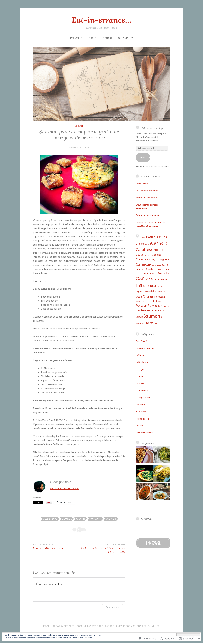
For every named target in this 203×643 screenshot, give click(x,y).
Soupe (163, 317)
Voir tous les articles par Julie (64, 488)
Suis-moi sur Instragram (153, 543)
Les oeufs (140, 404)
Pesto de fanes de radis (147, 190)
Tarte (148, 322)
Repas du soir (142, 418)
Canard (148, 244)
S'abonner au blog (152, 128)
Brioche (140, 243)
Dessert (164, 265)
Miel (154, 291)
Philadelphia (148, 301)
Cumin (140, 264)
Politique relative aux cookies (79, 637)
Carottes (143, 249)
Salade (139, 316)
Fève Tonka (163, 273)
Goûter (143, 278)
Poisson (141, 305)
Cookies (156, 254)
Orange (148, 296)
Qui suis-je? (125, 38)
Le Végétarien (143, 397)
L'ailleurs (140, 355)
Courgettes (163, 259)
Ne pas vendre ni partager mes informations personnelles (122, 626)
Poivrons (153, 305)
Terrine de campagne (146, 197)
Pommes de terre (150, 310)
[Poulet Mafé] (161, 492)
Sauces (139, 425)
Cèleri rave (50, 519)
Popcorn (95, 519)
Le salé (91, 38)
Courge (67, 519)
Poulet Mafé (142, 183)
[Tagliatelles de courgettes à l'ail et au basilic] (161, 455)
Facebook (146, 518)
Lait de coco (146, 285)
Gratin (80, 519)
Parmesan (159, 296)
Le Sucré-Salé (142, 390)
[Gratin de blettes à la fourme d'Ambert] (144, 474)
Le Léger (140, 369)
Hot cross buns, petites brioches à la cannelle (103, 548)
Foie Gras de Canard (161, 269)
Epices (139, 268)
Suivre (143, 157)
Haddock (163, 280)
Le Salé (79, 126)
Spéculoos (140, 323)
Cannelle (159, 243)
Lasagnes (161, 285)
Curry (148, 264)
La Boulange (142, 362)
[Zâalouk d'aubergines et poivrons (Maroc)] (144, 492)
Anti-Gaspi (141, 341)
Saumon (111, 519)
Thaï (155, 323)
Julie (87, 147)
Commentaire (112, 607)
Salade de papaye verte (147, 215)
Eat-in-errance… (101, 20)
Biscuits (161, 237)
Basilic (150, 237)
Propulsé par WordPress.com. (63, 626)
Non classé (141, 411)
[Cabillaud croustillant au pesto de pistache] (161, 474)
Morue (161, 291)
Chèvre (139, 255)
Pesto (139, 300)
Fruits (138, 273)
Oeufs (139, 296)
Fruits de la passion (148, 273)
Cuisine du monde (145, 348)
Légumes (139, 292)
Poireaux (158, 300)
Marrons (147, 292)
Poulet (162, 310)
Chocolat (157, 250)
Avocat (143, 237)
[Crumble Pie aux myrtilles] (144, 455)
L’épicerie (76, 38)
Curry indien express (48, 546)
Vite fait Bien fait (144, 432)
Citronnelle (146, 255)
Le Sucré (140, 383)
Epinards (148, 268)
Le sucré (107, 38)
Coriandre (143, 259)
